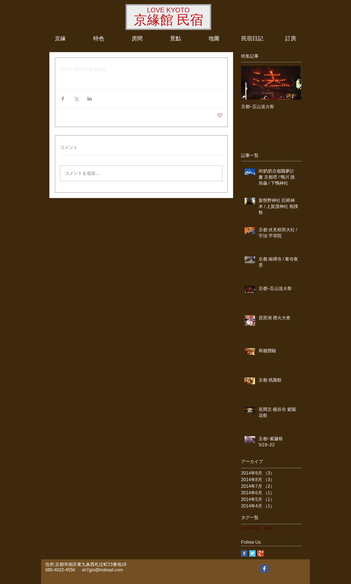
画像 (267, 528)
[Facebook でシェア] (62, 98)
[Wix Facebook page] (264, 569)
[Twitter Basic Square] (252, 553)
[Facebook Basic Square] (244, 553)
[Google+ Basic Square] (260, 553)
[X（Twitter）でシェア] (76, 98)
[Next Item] (292, 83)
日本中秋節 (250, 528)
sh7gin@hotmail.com (102, 570)
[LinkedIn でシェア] (89, 98)
